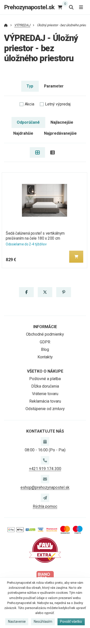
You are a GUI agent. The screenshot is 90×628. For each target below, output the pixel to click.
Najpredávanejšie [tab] (60, 133)
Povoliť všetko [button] (71, 622)
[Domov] (6, 25)
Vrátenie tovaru (45, 393)
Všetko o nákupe (45, 371)
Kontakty (45, 357)
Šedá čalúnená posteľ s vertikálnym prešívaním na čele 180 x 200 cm (35, 236)
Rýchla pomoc (45, 506)
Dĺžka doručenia (45, 386)
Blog (45, 349)
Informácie (45, 326)
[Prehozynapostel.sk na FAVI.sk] (45, 550)
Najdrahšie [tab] (23, 133)
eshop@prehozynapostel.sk (45, 487)
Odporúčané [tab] (28, 122)
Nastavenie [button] (17, 622)
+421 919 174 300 (45, 468)
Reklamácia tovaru (45, 401)
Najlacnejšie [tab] (61, 122)
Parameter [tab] (54, 86)
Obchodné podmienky (45, 334)
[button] (76, 257)
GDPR (45, 342)
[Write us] (45, 498)
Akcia (29, 104)
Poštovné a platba (45, 378)
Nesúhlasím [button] (43, 622)
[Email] (45, 479)
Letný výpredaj (57, 104)
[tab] (37, 152)
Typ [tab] (29, 86)
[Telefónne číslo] (45, 460)
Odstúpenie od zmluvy (45, 408)
